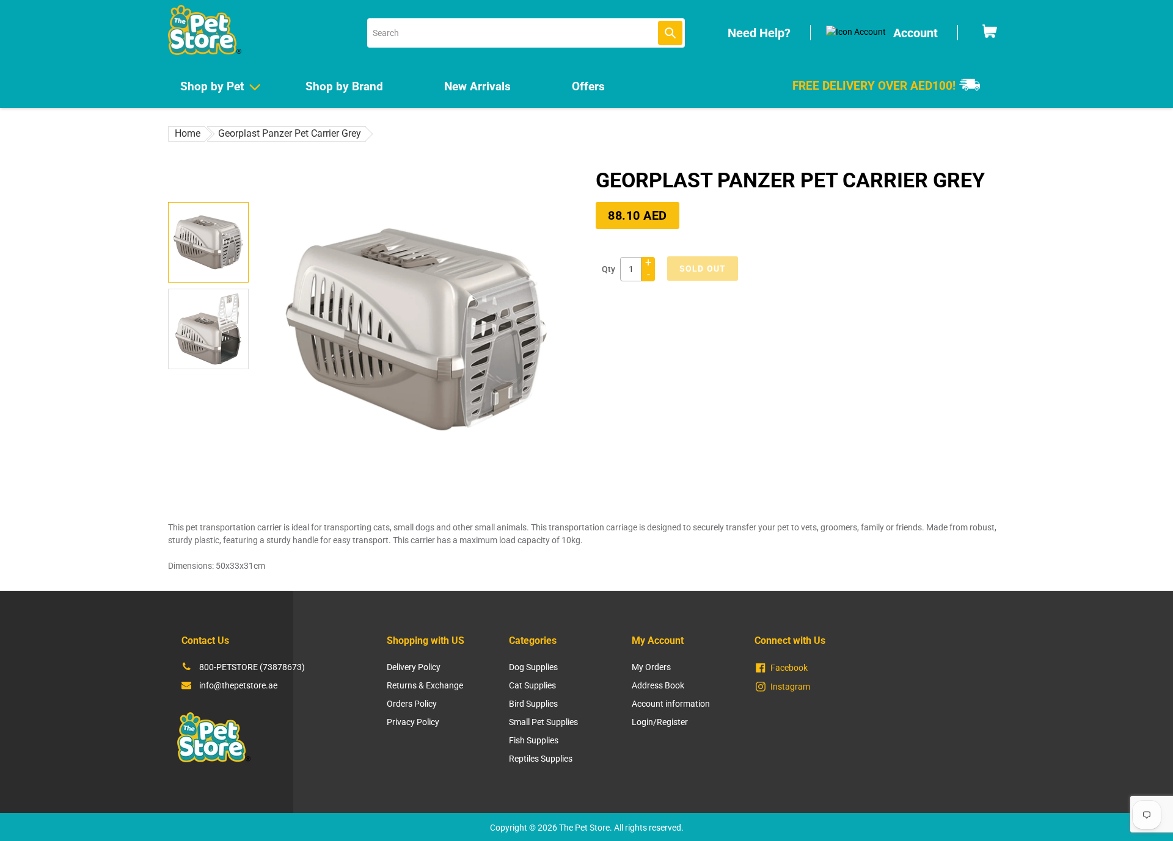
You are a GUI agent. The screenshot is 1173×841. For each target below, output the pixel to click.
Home (187, 133)
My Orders (651, 667)
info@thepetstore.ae (238, 685)
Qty (608, 269)
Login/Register (660, 722)
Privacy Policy (413, 722)
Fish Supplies (533, 740)
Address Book (658, 685)
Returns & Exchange (425, 685)
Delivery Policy (413, 667)
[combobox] (526, 33)
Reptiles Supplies (540, 758)
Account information (671, 704)
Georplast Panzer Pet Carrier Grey (289, 133)
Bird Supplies (533, 704)
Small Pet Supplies (543, 722)
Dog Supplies (533, 667)
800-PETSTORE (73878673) (252, 667)
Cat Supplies (532, 685)
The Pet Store (584, 827)
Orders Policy (412, 704)
